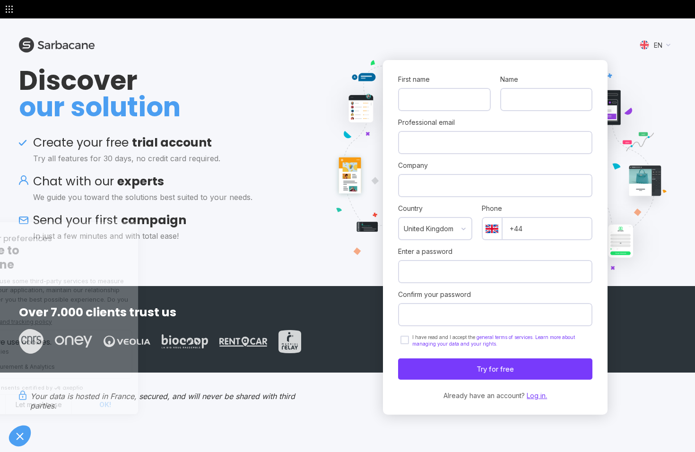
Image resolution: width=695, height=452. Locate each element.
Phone (492, 208)
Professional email (426, 122)
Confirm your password (434, 294)
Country (410, 208)
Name (509, 79)
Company (413, 165)
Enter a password (425, 251)
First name (414, 79)
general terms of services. (506, 337)
